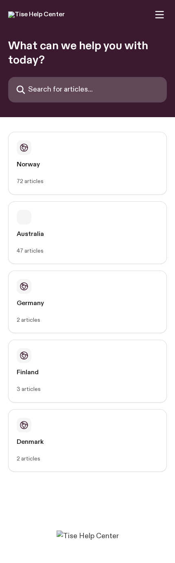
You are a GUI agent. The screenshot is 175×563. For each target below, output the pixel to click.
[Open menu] (159, 15)
